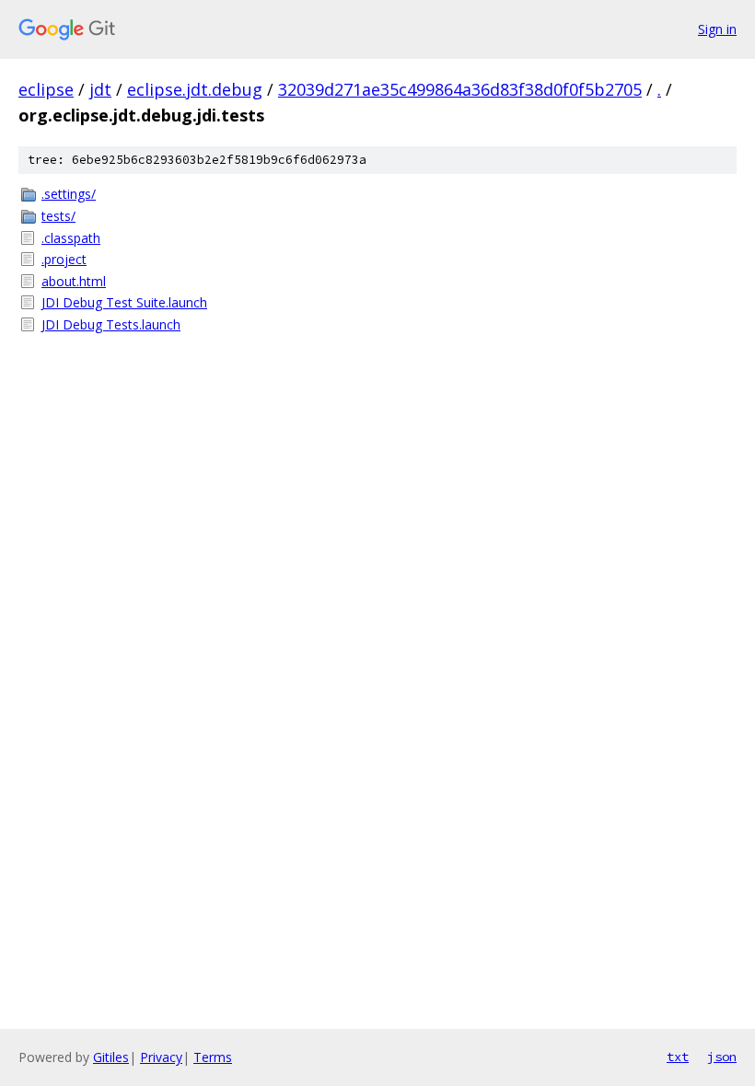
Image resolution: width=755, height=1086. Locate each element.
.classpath (70, 238)
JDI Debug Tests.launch (110, 324)
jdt (100, 89)
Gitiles (111, 1057)
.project (64, 259)
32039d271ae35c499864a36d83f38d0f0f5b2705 (460, 89)
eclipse (46, 89)
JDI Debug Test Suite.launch (124, 302)
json (722, 1056)
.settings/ (68, 193)
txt (678, 1056)
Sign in (717, 29)
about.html (73, 281)
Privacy (161, 1057)
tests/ (58, 216)
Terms (212, 1057)
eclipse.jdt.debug (194, 89)
